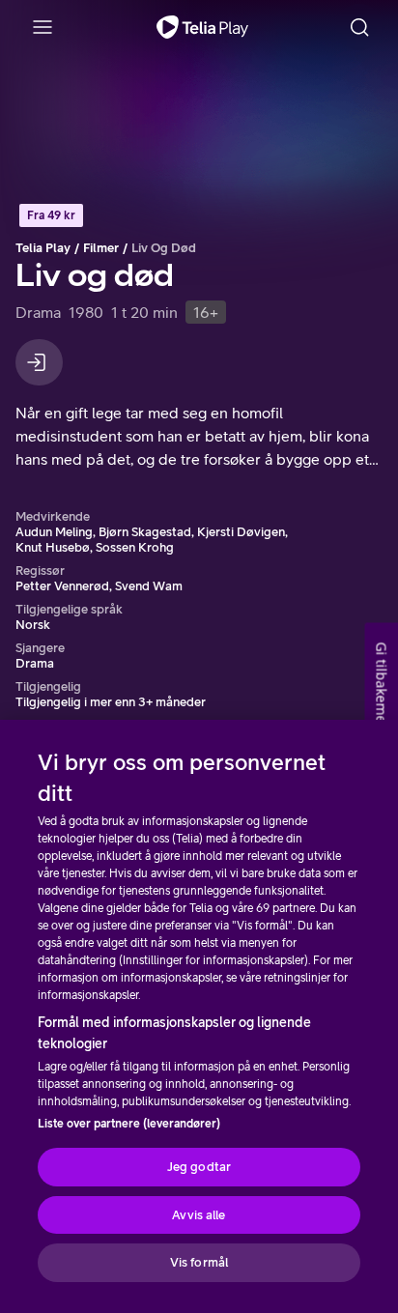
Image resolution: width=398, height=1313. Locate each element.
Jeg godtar (199, 1166)
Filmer (101, 248)
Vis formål (199, 1262)
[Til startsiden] (202, 27)
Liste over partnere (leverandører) (129, 1123)
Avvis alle (198, 1215)
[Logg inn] (39, 362)
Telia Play (43, 248)
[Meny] (42, 27)
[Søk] (359, 27)
